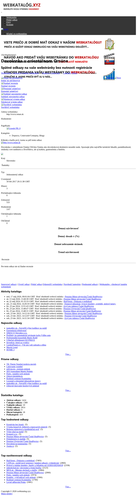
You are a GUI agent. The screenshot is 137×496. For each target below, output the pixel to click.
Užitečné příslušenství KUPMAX (20, 340)
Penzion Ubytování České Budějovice (80, 308)
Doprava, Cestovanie (51, 73)
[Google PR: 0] (13, 128)
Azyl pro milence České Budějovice (78, 306)
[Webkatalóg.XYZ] (24, 11)
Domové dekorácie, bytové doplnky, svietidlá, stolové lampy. (90, 304)
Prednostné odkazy (90, 284)
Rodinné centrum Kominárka (18, 378)
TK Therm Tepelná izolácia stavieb (21, 364)
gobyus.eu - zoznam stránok (18, 369)
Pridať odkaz (11, 20)
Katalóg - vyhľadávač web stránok (21, 477)
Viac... (68, 354)
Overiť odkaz (24, 284)
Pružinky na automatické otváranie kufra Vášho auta (28, 335)
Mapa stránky (7, 494)
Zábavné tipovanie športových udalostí (22, 386)
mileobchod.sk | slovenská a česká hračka (23, 468)
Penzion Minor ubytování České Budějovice (83, 296)
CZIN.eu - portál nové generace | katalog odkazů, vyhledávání (32, 463)
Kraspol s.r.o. (12, 434)
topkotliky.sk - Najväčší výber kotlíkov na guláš (26, 328)
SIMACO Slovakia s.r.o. (16, 333)
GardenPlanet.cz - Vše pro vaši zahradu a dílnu (26, 345)
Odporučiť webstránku (52, 284)
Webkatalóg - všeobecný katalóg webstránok (20, 73)
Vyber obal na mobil (15, 432)
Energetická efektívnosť (16, 330)
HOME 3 (10, 350)
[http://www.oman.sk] (10, 142)
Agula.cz (10, 446)
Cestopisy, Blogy (70, 73)
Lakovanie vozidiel (14, 366)
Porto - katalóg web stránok (18, 374)
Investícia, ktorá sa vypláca (17, 342)
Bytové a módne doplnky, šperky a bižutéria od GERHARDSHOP (34, 465)
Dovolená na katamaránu (17, 444)
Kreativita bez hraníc (15, 424)
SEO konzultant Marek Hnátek (19, 371)
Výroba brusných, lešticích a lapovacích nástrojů (26, 427)
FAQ (8, 22)
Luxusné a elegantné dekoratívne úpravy (23, 381)
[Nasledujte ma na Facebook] (2, 154)
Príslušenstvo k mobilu (16, 439)
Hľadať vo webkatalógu (16, 34)
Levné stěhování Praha (16, 482)
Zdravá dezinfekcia (14, 376)
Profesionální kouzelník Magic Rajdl (21, 338)
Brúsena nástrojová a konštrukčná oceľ (22, 429)
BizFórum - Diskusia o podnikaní (78, 301)
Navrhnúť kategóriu (72, 284)
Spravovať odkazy (9, 284)
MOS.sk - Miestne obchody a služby (21, 470)
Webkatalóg (11, 17)
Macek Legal (12, 347)
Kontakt (9, 24)
